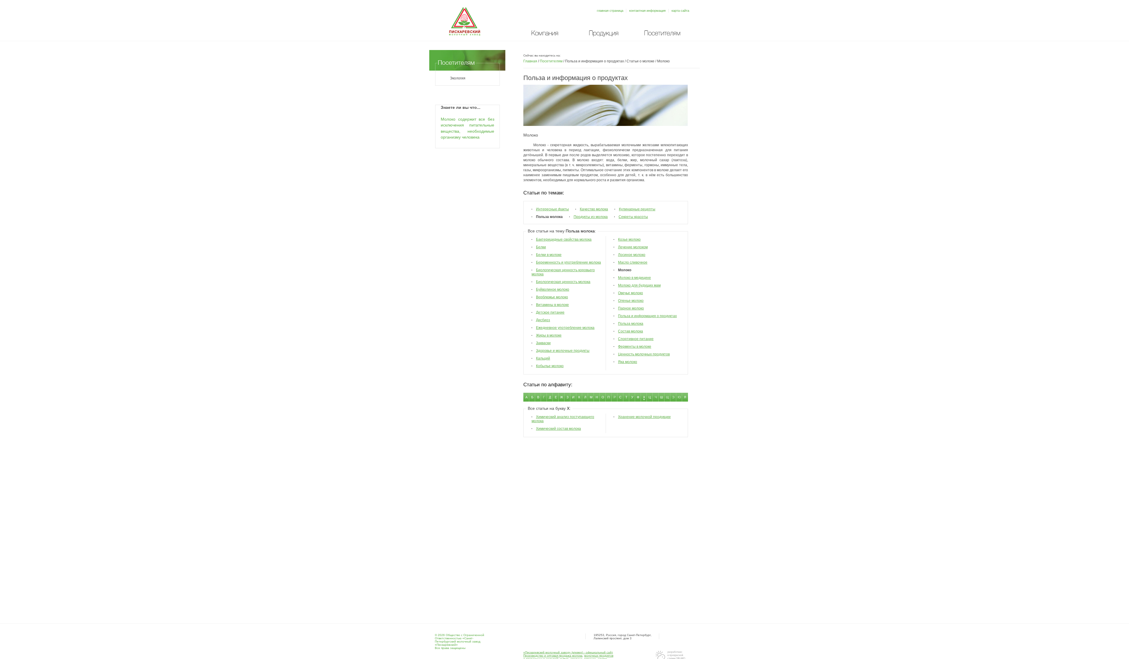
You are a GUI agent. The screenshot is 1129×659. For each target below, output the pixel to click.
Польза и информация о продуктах (647, 316)
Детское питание (550, 312)
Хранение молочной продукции (644, 417)
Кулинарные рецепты (637, 209)
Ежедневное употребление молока (565, 328)
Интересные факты (552, 209)
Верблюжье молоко (552, 297)
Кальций (543, 358)
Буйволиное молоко (552, 289)
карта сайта (680, 10)
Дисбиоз (543, 320)
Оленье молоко (631, 301)
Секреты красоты (633, 217)
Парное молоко (631, 308)
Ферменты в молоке (634, 347)
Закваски (543, 343)
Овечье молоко (630, 293)
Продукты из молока (591, 217)
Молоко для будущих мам (639, 285)
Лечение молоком (633, 247)
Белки (541, 247)
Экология (457, 78)
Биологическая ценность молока (563, 282)
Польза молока (630, 324)
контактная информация (647, 10)
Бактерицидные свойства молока (564, 239)
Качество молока (594, 209)
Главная (530, 61)
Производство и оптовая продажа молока (552, 655)
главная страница (610, 10)
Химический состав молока (558, 429)
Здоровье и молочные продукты (562, 351)
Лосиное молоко (631, 255)
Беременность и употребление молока (568, 262)
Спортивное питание (636, 339)
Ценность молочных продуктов (644, 354)
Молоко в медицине (634, 278)
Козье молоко (629, 239)
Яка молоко (627, 362)
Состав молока (630, 331)
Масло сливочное (632, 262)
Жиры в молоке (549, 335)
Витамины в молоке (552, 305)
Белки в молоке (549, 255)
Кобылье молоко (550, 366)
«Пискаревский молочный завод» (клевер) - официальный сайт (568, 652)
